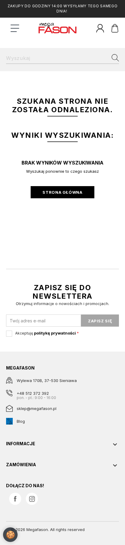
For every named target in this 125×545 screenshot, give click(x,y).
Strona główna (62, 192)
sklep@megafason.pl (36, 408)
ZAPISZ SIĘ (100, 320)
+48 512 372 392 (33, 393)
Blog (21, 421)
